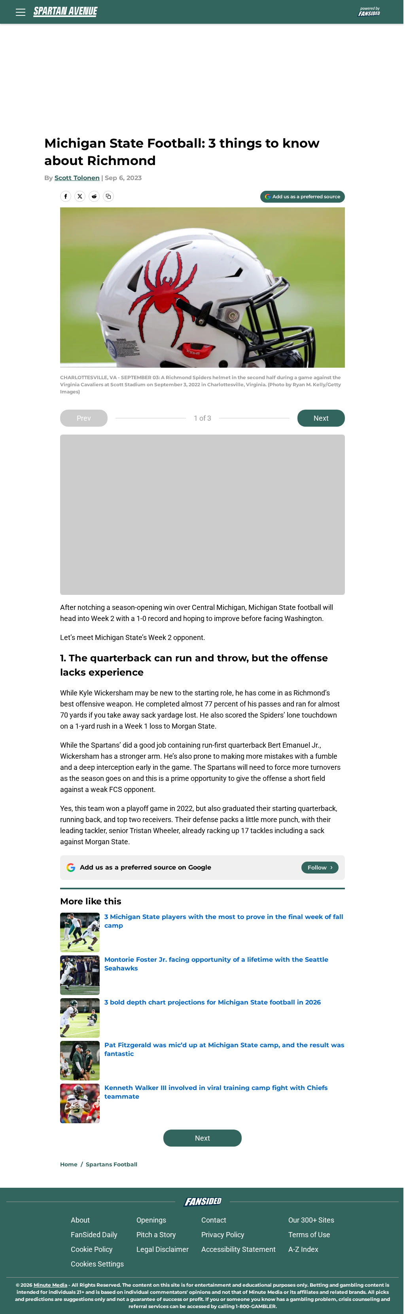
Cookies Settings (97, 1264)
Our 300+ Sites (311, 1220)
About (80, 1220)
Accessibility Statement (238, 1249)
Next (321, 418)
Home (69, 1164)
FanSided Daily (94, 1234)
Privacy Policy (222, 1234)
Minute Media (50, 1285)
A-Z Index (303, 1249)
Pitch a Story (156, 1234)
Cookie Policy (92, 1249)
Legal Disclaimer (162, 1249)
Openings (151, 1220)
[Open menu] (20, 12)
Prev (84, 418)
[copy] (108, 196)
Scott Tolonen (77, 178)
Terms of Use (309, 1234)
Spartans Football (111, 1164)
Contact (213, 1220)
